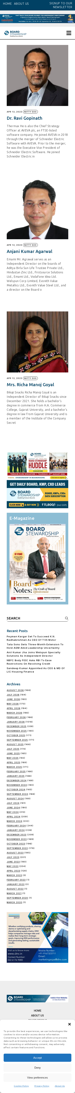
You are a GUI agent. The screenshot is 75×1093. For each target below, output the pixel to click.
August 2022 (15, 889)
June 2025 (13, 753)
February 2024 (16, 825)
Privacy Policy (41, 1086)
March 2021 (14, 893)
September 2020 (17, 898)
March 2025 (14, 767)
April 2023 (13, 870)
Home (37, 1010)
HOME (7, 3)
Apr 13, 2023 (14, 112)
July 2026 (13, 694)
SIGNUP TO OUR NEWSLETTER (61, 5)
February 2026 (16, 717)
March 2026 (14, 713)
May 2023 (13, 866)
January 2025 (16, 776)
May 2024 (13, 812)
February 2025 (16, 771)
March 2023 (14, 875)
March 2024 (14, 821)
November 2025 (17, 731)
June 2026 (13, 699)
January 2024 (16, 830)
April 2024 (13, 816)
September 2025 (17, 740)
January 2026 (16, 722)
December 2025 (16, 726)
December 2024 (17, 780)
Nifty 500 (30, 111)
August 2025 (15, 744)
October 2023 (16, 843)
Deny (37, 1067)
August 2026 (15, 690)
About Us (60, 1086)
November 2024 (17, 785)
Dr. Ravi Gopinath (24, 118)
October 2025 (16, 735)
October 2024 (16, 789)
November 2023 (17, 839)
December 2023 (16, 834)
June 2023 (13, 861)
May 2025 (13, 758)
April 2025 (13, 762)
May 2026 (13, 703)
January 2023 (16, 884)
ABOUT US (21, 3)
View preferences (37, 1077)
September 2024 (17, 794)
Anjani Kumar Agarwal (29, 251)
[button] (69, 1024)
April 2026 (13, 708)
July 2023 (13, 857)
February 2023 (16, 880)
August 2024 (15, 798)
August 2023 (15, 852)
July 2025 (13, 749)
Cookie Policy (21, 1086)
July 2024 (13, 803)
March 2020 (14, 902)
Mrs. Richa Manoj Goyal (30, 384)
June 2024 (13, 807)
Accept (37, 1057)
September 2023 (17, 848)
